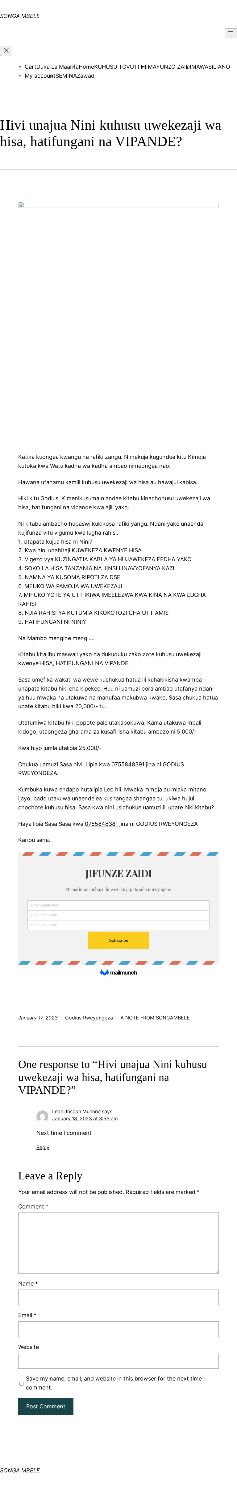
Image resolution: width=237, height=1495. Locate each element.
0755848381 (101, 824)
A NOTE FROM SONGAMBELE (155, 1018)
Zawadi (86, 75)
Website (28, 1347)
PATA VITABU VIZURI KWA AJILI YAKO (81, 10)
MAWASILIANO (210, 66)
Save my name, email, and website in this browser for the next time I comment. (115, 1383)
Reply (42, 1147)
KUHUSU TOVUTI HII (121, 66)
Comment (33, 1206)
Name (28, 1283)
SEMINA (66, 75)
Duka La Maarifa (57, 66)
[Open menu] (231, 33)
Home (86, 66)
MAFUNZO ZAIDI (169, 66)
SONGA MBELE (20, 1470)
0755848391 (127, 764)
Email (27, 1315)
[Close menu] (6, 51)
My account (40, 75)
